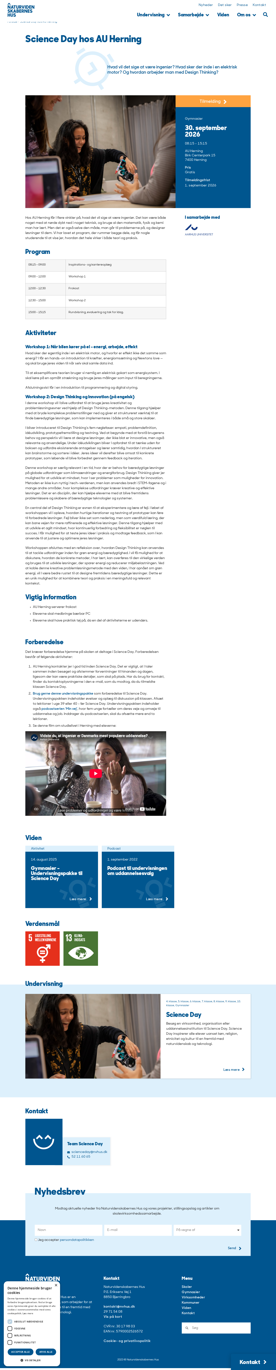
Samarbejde (191, 15)
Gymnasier (191, 1292)
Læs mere (28, 1313)
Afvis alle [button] (46, 1351)
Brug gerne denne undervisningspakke (63, 694)
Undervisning (151, 15)
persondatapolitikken (77, 1240)
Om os (244, 15)
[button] (265, 14)
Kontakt (259, 5)
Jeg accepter (66, 1240)
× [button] (55, 1285)
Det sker (225, 5)
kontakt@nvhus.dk (119, 1307)
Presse (242, 5)
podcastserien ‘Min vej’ (59, 709)
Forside (12, 21)
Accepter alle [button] (20, 1351)
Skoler (187, 1287)
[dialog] (32, 1323)
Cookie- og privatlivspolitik (127, 1341)
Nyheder (206, 5)
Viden (223, 15)
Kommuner (190, 1303)
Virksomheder (193, 1297)
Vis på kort (113, 1317)
